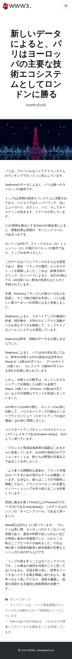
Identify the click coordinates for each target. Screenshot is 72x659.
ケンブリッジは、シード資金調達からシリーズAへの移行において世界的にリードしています (34, 611)
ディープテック (20, 599)
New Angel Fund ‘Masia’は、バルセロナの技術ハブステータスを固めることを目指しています (35, 627)
